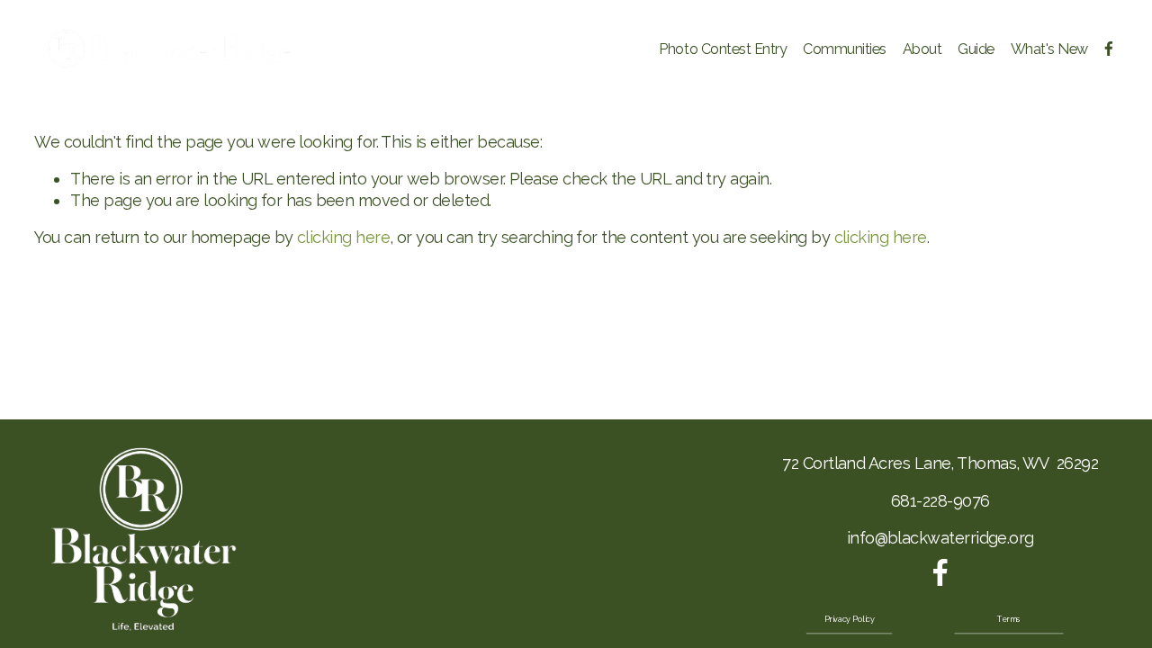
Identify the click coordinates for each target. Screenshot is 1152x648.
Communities (844, 49)
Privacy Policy (849, 620)
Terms (1008, 620)
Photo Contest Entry (723, 49)
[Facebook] (1109, 49)
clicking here (343, 237)
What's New (1049, 49)
